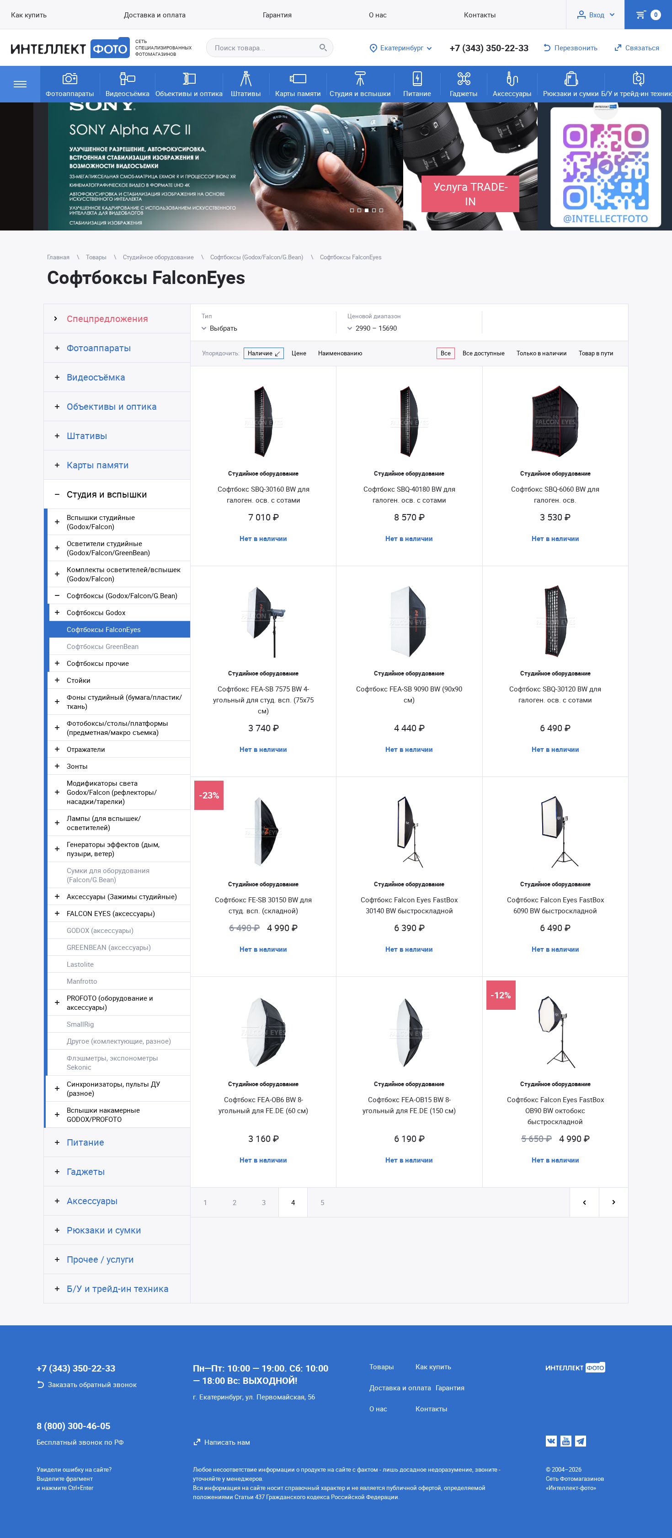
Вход (596, 14)
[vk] (551, 1441)
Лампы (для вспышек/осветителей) (104, 823)
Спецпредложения (107, 318)
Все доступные (484, 353)
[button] (352, 210)
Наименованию (340, 353)
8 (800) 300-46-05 (73, 1426)
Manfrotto (82, 981)
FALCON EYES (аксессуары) (111, 913)
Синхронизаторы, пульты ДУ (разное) (113, 1088)
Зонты (77, 766)
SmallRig (80, 1024)
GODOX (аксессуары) (100, 930)
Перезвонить (576, 47)
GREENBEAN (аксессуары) (109, 947)
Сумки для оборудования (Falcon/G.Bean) (108, 875)
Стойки (79, 680)
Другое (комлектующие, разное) (119, 1040)
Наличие (260, 353)
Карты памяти (298, 93)
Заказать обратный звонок (92, 1384)
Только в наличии (542, 353)
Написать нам (227, 1442)
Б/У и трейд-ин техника (638, 93)
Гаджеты (464, 93)
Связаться (642, 47)
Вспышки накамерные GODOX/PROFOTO (103, 1114)
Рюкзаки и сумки (571, 93)
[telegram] (580, 1441)
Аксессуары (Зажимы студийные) (122, 896)
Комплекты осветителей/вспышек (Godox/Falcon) (124, 574)
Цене (299, 353)
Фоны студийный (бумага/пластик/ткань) (124, 701)
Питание (417, 93)
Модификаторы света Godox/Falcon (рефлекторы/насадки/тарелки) (112, 792)
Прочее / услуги (100, 1259)
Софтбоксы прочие (98, 663)
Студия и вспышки (360, 93)
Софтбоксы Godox (96, 612)
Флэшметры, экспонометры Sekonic (112, 1062)
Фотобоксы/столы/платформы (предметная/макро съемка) (117, 727)
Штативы (246, 93)
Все (446, 353)
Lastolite (80, 964)
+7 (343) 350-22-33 (489, 48)
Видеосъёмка (127, 93)
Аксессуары (512, 93)
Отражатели (86, 749)
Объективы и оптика (189, 93)
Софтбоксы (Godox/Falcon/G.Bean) (122, 595)
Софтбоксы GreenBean (103, 646)
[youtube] (565, 1441)
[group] (201, 166)
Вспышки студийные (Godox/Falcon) (101, 522)
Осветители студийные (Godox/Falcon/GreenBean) (108, 548)
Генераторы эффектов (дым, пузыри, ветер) (113, 849)
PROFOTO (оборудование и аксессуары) (110, 1002)
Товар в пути (596, 353)
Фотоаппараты (70, 93)
